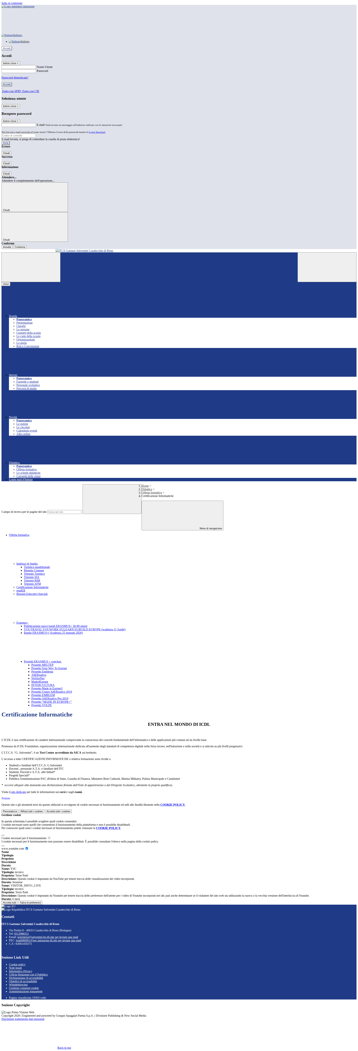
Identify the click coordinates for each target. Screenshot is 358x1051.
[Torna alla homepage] (179, 250)
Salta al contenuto (11, 3)
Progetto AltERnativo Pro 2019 (49, 698)
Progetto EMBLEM (43, 695)
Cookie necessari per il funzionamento (24, 838)
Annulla (7, 247)
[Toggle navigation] (30, 267)
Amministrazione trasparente (26, 991)
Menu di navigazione (210, 528)
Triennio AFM (32, 583)
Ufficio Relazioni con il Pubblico (28, 974)
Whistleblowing (18, 984)
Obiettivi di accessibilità (23, 981)
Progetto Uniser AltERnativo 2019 (51, 691)
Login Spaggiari (97, 132)
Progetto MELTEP (42, 664)
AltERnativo (38, 675)
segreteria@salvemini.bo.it (47, 937)
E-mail (41, 124)
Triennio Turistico (34, 573)
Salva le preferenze (30, 902)
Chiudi (6, 153)
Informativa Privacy (20, 971)
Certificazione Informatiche (32, 587)
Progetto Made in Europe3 (46, 688)
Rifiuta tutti (32, 811)
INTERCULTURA (43, 685)
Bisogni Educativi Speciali (32, 594)
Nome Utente (45, 67)
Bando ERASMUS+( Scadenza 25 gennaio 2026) (53, 632)
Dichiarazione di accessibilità (26, 978)
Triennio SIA (31, 577)
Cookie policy (17, 964)
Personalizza (10, 811)
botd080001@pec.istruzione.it (48, 940)
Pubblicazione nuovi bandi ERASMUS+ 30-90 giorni (55, 626)
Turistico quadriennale (37, 567)
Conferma (20, 247)
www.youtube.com (13, 848)
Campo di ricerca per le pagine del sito (24, 511)
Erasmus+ (22, 622)
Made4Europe (39, 681)
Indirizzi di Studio (27, 563)
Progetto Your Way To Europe (49, 668)
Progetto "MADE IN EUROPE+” (51, 701)
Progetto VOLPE (41, 705)
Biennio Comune (34, 570)
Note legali (15, 967)
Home (145, 485)
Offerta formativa (152, 492)
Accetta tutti (58, 811)
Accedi (6, 48)
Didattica (147, 489)
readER (20, 590)
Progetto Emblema (42, 671)
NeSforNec (38, 678)
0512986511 (21, 933)
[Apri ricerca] (327, 267)
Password (42, 70)
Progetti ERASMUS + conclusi (43, 661)
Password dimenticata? (14, 77)
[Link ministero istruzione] (17, 6)
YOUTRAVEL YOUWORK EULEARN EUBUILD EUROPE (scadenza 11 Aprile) (74, 629)
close (6, 284)
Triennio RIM (32, 580)
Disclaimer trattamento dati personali (22, 1019)
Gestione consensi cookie (24, 988)
